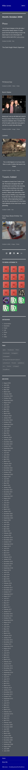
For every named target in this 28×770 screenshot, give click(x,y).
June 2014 (6, 679)
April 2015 (6, 657)
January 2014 (7, 690)
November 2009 (8, 727)
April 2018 (6, 579)
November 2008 (8, 740)
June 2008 (6, 751)
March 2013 (7, 709)
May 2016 (6, 629)
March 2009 (7, 733)
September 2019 (8, 544)
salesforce (21, 363)
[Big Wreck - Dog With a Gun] (6, 277)
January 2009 (7, 735)
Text (13, 41)
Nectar (18, 118)
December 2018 (8, 561)
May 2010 (6, 718)
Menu (23, 5)
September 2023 (8, 448)
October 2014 (7, 670)
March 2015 (7, 659)
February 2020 (8, 533)
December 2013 (8, 692)
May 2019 (6, 550)
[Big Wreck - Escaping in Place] (22, 269)
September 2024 (8, 424)
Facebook (11, 350)
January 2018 (7, 585)
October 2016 (7, 618)
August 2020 (7, 520)
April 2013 (6, 707)
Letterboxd (6, 363)
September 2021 (8, 496)
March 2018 (7, 581)
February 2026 (8, 394)
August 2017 (7, 596)
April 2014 (6, 683)
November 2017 (8, 590)
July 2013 (6, 701)
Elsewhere (6, 326)
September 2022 (8, 474)
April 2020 (6, 529)
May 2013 (6, 705)
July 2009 (6, 729)
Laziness (5, 136)
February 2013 (8, 711)
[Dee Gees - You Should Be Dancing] (6, 300)
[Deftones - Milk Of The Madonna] (14, 308)
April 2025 (6, 411)
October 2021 (7, 494)
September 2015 (8, 646)
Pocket (14, 363)
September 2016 (8, 620)
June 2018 (6, 574)
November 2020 (8, 516)
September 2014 (8, 672)
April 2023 (6, 459)
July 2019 (6, 548)
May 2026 (6, 389)
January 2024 (7, 439)
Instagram (14, 353)
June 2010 (6, 716)
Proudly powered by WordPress (16, 767)
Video (13, 86)
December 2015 (8, 640)
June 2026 (6, 387)
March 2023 (7, 461)
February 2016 (8, 635)
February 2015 (8, 661)
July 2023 (6, 452)
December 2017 (8, 587)
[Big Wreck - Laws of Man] (14, 277)
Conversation (7, 323)
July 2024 (6, 428)
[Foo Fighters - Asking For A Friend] (22, 292)
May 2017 (6, 603)
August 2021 (7, 498)
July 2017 (6, 598)
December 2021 (8, 489)
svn (4, 366)
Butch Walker (6, 92)
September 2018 (8, 568)
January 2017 (7, 611)
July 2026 (6, 385)
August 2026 (7, 383)
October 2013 (7, 696)
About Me (4, 762)
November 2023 (8, 444)
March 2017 (7, 607)
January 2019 (7, 559)
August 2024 (7, 426)
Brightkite (7, 194)
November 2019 (8, 539)
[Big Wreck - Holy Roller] (6, 292)
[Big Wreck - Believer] (22, 285)
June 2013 (6, 703)
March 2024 (7, 435)
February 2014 (8, 687)
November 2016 (8, 616)
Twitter (17, 194)
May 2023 (6, 457)
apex (4, 350)
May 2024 (6, 433)
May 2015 (6, 655)
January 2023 (7, 465)
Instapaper (6, 356)
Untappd (16, 366)
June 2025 (6, 407)
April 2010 (6, 720)
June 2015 (6, 653)
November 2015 (8, 642)
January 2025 (7, 418)
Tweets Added (9, 176)
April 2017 (6, 605)
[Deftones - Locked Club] (14, 300)
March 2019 (7, 555)
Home (3, 758)
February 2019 (8, 557)
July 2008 (6, 748)
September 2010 (8, 714)
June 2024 (6, 431)
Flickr (17, 350)
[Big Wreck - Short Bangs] (14, 285)
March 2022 (7, 485)
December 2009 (8, 724)
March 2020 (7, 531)
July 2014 (6, 677)
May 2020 (6, 526)
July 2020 (6, 522)
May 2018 (6, 576)
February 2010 (8, 722)
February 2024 (8, 437)
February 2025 (8, 415)
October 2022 (7, 472)
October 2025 (7, 398)
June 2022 (6, 481)
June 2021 (6, 502)
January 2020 (7, 535)
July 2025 (6, 405)
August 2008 (7, 746)
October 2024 (7, 422)
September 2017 (8, 594)
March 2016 (7, 633)
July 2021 (6, 500)
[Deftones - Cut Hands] (6, 308)
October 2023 (7, 446)
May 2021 (6, 505)
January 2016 (7, 637)
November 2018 (8, 563)
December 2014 (8, 666)
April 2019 (6, 553)
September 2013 (8, 698)
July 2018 (6, 572)
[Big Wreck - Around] (22, 277)
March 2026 (7, 392)
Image (13, 129)
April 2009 (6, 731)
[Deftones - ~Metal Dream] (22, 300)
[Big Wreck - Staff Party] (14, 292)
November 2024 (8, 420)
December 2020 (8, 513)
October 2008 (7, 742)
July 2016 (6, 624)
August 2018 (7, 570)
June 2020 (6, 524)
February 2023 (8, 463)
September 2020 (8, 518)
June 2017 (6, 600)
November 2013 (8, 694)
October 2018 (7, 566)
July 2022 (6, 479)
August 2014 (7, 674)
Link (5, 330)
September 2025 (8, 400)
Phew (5, 23)
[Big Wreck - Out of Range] (6, 285)
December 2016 (8, 613)
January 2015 (7, 664)
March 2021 (7, 509)
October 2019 (7, 542)
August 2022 (7, 476)
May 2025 (6, 409)
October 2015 (7, 644)
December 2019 (8, 537)
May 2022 (6, 483)
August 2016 (7, 622)
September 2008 (8, 744)
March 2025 (7, 413)
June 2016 (6, 627)
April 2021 (6, 507)
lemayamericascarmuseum (11, 359)
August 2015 (7, 648)
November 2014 (8, 668)
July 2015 (6, 650)
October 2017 (7, 592)
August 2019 (7, 546)
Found (5, 328)
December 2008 (8, 738)
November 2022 (8, 470)
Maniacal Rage (8, 82)
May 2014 (6, 681)
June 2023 (6, 455)
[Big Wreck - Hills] (6, 269)
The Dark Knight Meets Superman (13, 47)
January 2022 (7, 487)
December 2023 (8, 442)
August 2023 (7, 450)
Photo (18, 129)
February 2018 (8, 583)
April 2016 (6, 631)
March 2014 (7, 685)
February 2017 (8, 609)
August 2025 (7, 402)
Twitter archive (20, 37)
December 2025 (8, 396)
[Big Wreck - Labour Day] (14, 269)
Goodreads (6, 353)
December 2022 (8, 468)
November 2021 (8, 492)
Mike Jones (6, 6)
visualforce (6, 369)
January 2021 (7, 511)
